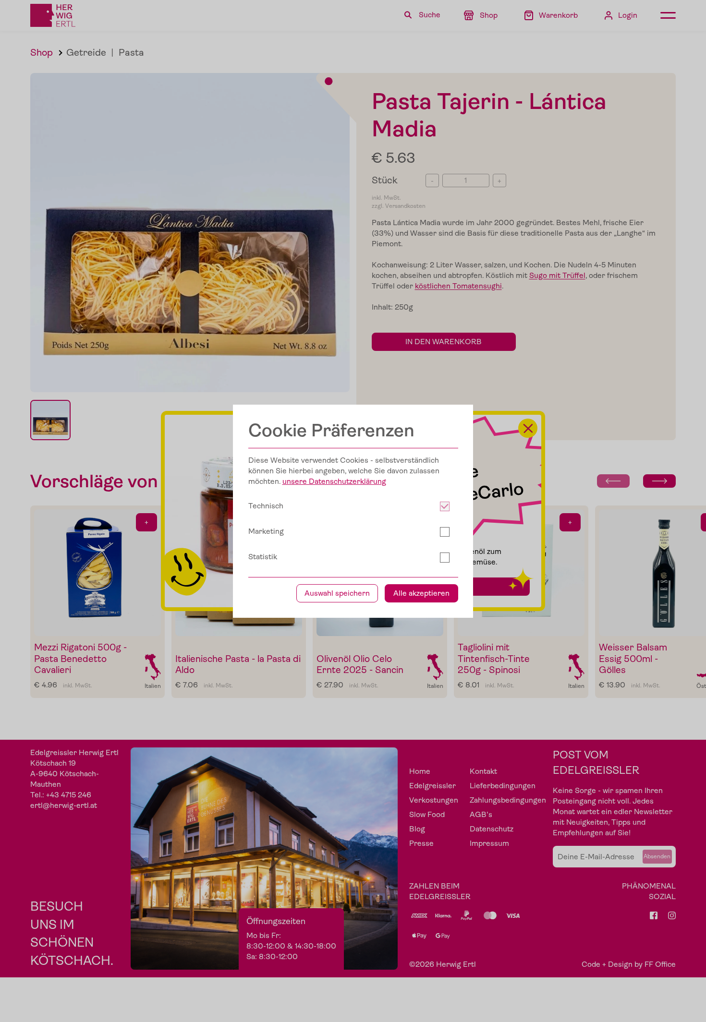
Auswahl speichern (337, 593)
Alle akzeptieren (421, 593)
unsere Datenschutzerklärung (334, 481)
